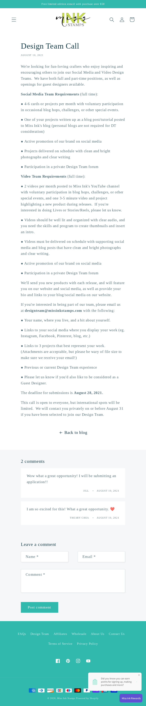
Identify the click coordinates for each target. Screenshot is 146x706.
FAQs (22, 634)
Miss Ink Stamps (66, 698)
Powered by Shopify (87, 698)
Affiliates (60, 634)
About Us (97, 634)
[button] (14, 19)
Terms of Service (60, 643)
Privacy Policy (87, 643)
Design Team (39, 634)
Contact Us (117, 634)
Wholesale (79, 634)
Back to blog (75, 432)
